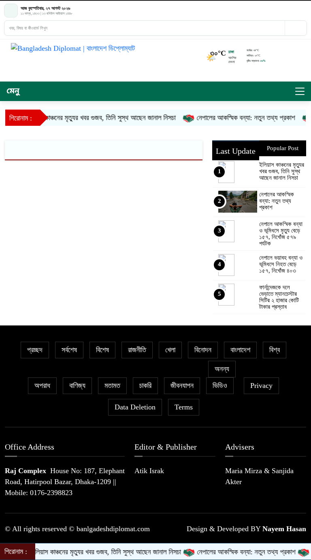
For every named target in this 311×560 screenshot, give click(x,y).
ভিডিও (220, 385)
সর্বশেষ (69, 350)
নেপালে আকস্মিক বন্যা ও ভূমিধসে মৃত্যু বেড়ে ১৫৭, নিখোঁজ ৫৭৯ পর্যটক (280, 234)
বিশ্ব (274, 350)
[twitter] (289, 10)
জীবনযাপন (182, 385)
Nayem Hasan (284, 529)
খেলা (170, 350)
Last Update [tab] (236, 150)
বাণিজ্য (77, 385)
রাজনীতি (137, 350)
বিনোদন (202, 350)
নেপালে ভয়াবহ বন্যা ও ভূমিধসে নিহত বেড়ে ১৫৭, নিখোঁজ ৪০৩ (280, 264)
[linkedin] (303, 10)
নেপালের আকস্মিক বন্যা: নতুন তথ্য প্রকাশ (240, 118)
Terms (184, 407)
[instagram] (296, 10)
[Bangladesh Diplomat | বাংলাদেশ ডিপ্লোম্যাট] (132, 48)
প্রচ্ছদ (35, 350)
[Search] (296, 28)
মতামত (112, 385)
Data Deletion (135, 407)
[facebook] (281, 10)
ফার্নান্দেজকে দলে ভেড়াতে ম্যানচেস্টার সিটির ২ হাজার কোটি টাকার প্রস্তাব (279, 297)
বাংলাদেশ (240, 350)
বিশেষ (102, 350)
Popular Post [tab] (282, 148)
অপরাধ (42, 385)
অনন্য (222, 369)
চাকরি (145, 385)
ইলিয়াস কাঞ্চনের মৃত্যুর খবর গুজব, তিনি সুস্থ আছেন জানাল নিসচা (95, 118)
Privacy (261, 385)
